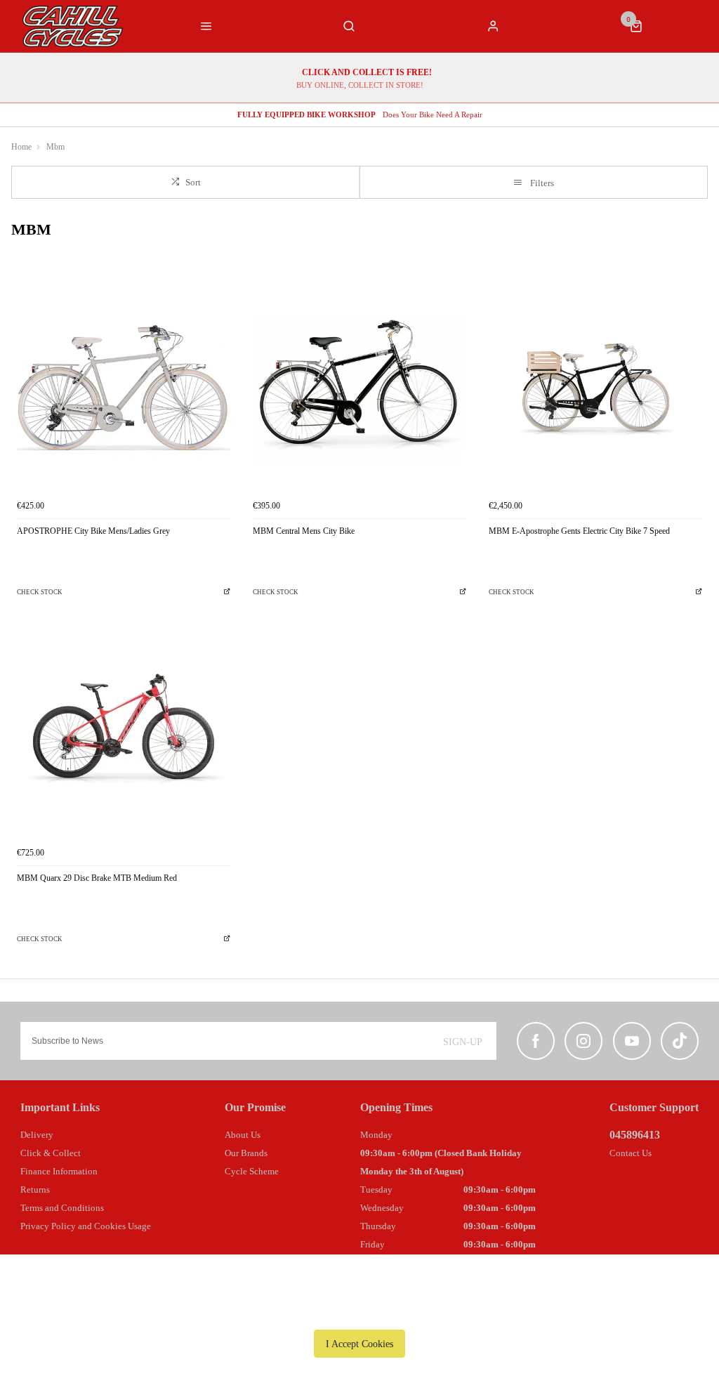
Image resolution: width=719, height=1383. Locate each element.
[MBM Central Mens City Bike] (359, 386)
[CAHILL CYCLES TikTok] (680, 1041)
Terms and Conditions (62, 1207)
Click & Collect (50, 1153)
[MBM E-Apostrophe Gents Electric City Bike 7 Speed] (595, 386)
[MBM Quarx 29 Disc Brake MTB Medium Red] (123, 732)
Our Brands (246, 1153)
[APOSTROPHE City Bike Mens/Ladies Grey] (123, 386)
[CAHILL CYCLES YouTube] (632, 1041)
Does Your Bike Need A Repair (359, 114)
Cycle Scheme (252, 1171)
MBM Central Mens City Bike (304, 531)
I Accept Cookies (359, 1343)
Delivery (36, 1134)
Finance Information (59, 1171)
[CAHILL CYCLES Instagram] (583, 1041)
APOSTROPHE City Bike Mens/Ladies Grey (93, 531)
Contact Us (630, 1153)
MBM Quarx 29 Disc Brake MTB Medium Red (97, 878)
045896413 (634, 1135)
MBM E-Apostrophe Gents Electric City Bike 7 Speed (579, 531)
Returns (35, 1189)
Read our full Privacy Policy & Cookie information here (359, 1311)
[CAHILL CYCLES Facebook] (536, 1041)
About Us (242, 1134)
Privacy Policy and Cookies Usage (85, 1226)
